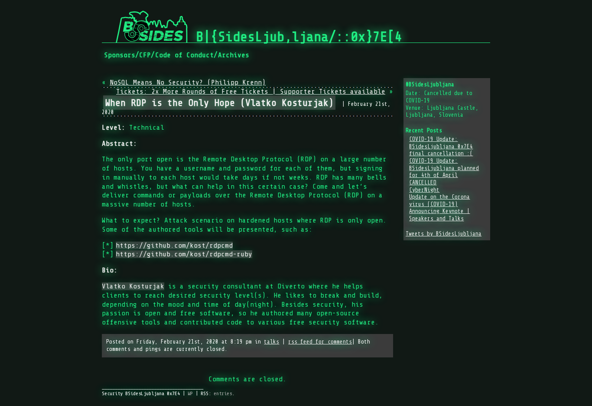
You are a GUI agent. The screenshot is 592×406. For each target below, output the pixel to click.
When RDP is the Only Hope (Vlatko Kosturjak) (219, 102)
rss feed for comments (320, 342)
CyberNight (424, 190)
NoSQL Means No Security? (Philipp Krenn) (188, 82)
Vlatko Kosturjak (133, 286)
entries (223, 393)
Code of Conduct (184, 55)
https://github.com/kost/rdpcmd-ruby (184, 254)
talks (271, 342)
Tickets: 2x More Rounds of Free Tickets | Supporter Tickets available (250, 91)
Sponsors (119, 55)
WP (190, 393)
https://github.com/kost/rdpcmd (174, 245)
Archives (233, 55)
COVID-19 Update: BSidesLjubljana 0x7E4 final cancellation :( (441, 146)
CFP (145, 55)
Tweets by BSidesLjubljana (443, 234)
